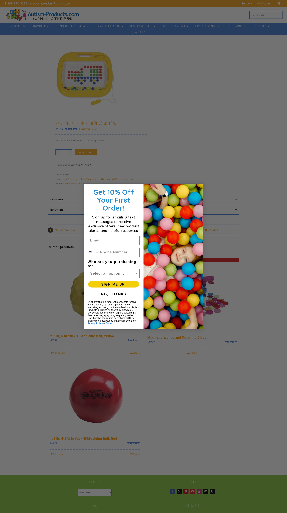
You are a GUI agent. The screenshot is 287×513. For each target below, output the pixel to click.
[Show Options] (136, 273)
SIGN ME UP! (113, 284)
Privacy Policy (95, 323)
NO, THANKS (113, 294)
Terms (109, 323)
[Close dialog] (199, 188)
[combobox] (93, 252)
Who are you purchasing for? (112, 264)
